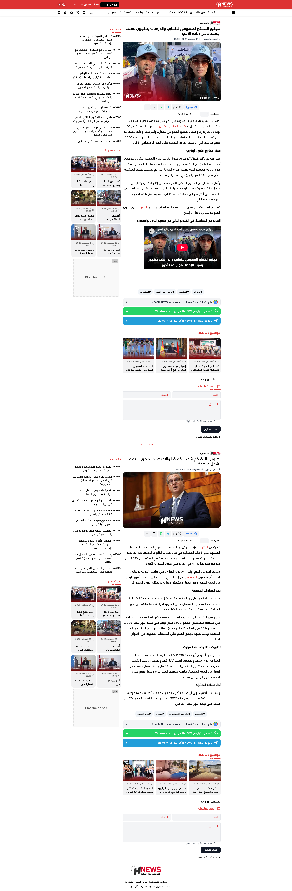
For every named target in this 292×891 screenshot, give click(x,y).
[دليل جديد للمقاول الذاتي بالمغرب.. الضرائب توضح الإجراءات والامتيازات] (96, 120)
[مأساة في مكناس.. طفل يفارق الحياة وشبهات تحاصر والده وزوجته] (96, 87)
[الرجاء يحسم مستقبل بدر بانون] (96, 142)
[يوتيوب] (71, 12)
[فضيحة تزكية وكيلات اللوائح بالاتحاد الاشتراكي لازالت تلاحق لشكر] (96, 77)
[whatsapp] (161, 107)
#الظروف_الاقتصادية (179, 714)
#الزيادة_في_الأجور (165, 292)
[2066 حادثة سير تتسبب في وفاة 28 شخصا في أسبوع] (96, 514)
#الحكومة (184, 292)
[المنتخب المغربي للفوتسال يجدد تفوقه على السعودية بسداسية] (138, 355)
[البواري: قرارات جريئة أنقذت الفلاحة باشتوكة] (109, 240)
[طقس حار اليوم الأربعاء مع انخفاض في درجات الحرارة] (96, 503)
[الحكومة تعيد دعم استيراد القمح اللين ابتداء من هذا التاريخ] (205, 777)
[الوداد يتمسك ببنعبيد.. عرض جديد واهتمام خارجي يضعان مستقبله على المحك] (96, 98)
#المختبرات (145, 292)
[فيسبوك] (84, 12)
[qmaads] (146, 870)
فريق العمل (141, 881)
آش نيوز (204, 22)
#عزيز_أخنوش (144, 714)
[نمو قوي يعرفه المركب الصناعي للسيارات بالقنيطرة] (96, 524)
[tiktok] (65, 12)
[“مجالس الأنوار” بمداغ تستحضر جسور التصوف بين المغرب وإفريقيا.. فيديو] (205, 355)
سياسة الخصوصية (158, 881)
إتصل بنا (129, 881)
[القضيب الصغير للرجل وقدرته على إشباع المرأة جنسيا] (96, 534)
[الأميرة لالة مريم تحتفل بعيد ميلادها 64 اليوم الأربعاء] (138, 777)
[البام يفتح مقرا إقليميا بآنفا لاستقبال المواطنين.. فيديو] (83, 172)
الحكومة (203, 547)
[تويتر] (78, 12)
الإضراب (142, 207)
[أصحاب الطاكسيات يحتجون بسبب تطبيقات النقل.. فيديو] (109, 206)
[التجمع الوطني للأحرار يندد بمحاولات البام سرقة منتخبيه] (96, 110)
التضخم (192, 577)
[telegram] (168, 107)
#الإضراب (198, 292)
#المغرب (160, 714)
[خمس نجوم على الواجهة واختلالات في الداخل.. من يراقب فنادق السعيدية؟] (171, 777)
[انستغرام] (59, 12)
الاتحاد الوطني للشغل (173, 126)
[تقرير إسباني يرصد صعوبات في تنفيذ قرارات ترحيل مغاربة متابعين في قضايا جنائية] (96, 132)
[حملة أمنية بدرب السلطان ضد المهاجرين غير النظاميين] (83, 206)
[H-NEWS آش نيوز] (224, 4)
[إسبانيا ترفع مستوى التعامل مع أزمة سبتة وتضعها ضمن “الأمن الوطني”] (171, 355)
